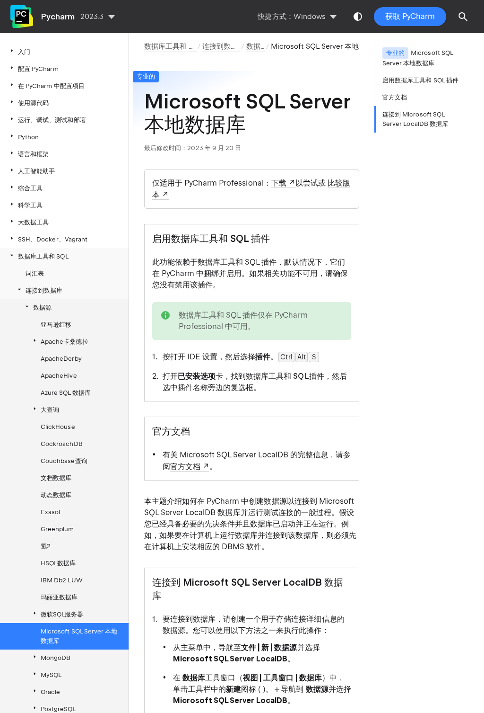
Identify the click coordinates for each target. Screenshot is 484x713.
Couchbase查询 (64, 460)
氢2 (46, 546)
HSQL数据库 (58, 563)
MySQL (51, 674)
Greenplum (57, 529)
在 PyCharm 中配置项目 (51, 85)
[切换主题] (357, 16)
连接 (302, 501)
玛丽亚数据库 (59, 597)
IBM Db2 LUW (62, 580)
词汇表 (35, 273)
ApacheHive (59, 375)
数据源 (42, 307)
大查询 (50, 409)
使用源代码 (33, 103)
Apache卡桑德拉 (64, 341)
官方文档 (185, 466)
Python (28, 137)
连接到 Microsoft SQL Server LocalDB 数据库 (415, 119)
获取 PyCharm (410, 16)
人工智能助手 (36, 171)
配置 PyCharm (38, 68)
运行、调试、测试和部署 (52, 120)
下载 (278, 182)
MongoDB (55, 657)
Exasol (50, 512)
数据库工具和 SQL (43, 256)
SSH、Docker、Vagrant (52, 239)
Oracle (50, 691)
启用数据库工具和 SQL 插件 (420, 80)
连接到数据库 (44, 290)
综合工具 (30, 188)
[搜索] (463, 16)
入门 (24, 51)
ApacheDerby (61, 358)
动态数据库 (56, 495)
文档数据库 (56, 477)
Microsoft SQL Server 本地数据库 (79, 636)
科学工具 (30, 205)
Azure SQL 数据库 (66, 392)
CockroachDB (62, 443)
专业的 (146, 76)
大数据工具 (33, 222)
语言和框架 (33, 154)
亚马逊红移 (56, 324)
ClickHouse (58, 426)
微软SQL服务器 (62, 614)
